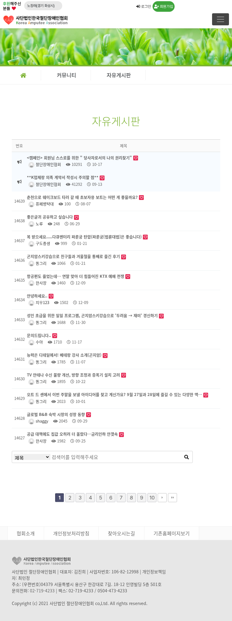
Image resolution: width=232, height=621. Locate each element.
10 (152, 498)
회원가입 (166, 6)
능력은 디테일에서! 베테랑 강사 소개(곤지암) (65, 355)
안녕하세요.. (38, 296)
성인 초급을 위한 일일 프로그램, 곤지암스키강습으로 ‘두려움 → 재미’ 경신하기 (93, 315)
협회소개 (26, 533)
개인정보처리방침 (71, 533)
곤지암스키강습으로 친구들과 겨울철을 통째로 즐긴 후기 (74, 256)
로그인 (145, 6)
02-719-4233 (42, 591)
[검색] (186, 457)
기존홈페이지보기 (171, 533)
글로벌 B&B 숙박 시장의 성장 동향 (56, 414)
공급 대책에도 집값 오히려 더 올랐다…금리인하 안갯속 (73, 434)
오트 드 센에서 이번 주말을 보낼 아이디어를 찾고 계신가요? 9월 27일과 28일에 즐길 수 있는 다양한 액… (115, 394)
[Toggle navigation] (220, 19)
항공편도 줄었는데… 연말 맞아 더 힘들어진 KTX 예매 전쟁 (76, 276)
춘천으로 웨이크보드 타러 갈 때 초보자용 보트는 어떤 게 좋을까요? (83, 197)
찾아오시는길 (121, 533)
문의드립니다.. (39, 335)
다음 (162, 497)
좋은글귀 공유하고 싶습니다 (50, 217)
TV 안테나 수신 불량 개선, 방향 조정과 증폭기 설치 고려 (74, 375)
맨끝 (172, 497)
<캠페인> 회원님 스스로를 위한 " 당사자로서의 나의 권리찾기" (80, 157)
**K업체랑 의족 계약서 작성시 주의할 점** (63, 177)
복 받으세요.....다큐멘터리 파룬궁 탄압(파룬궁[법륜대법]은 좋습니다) (85, 236)
